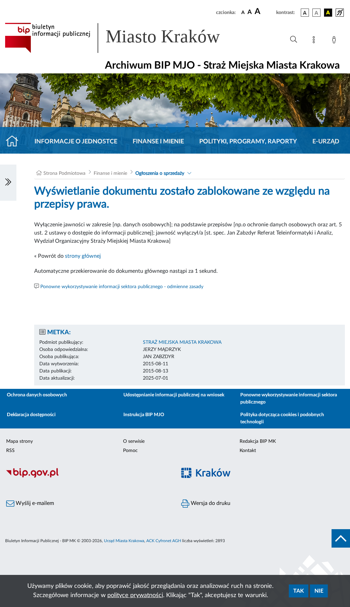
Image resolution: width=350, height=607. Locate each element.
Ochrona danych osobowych (37, 395)
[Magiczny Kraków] (262, 476)
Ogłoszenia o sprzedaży (159, 173)
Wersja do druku (209, 503)
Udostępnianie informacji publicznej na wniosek (173, 395)
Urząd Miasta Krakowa (124, 541)
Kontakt (248, 450)
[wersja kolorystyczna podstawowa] (305, 13)
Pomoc (130, 450)
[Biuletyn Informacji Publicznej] (87, 476)
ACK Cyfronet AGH (163, 541)
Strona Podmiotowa (64, 173)
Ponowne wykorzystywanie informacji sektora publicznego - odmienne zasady (121, 286)
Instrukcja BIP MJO (143, 414)
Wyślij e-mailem (34, 503)
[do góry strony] (341, 538)
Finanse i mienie (158, 142)
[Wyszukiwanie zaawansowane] (293, 39)
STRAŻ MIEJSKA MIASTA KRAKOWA (182, 342)
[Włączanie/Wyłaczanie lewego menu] (8, 183)
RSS (10, 450)
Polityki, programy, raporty (248, 142)
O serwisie (134, 441)
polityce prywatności (135, 595)
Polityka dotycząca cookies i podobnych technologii (282, 418)
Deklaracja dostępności (31, 414)
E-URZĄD (325, 142)
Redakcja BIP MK (258, 441)
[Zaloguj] (335, 41)
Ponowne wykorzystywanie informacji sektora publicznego (288, 399)
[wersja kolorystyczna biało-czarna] (316, 13)
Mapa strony (19, 441)
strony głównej (83, 256)
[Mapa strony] (315, 41)
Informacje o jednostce (76, 142)
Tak (298, 591)
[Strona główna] (15, 141)
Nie (318, 591)
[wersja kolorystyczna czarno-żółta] (328, 13)
